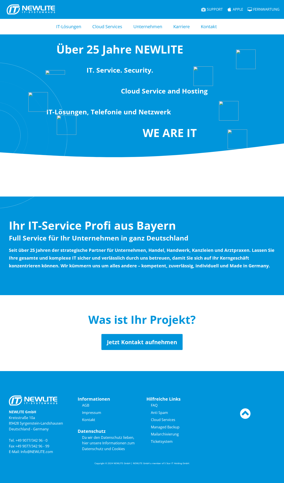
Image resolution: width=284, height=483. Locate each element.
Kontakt (209, 27)
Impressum (91, 412)
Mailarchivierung (165, 434)
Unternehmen (147, 27)
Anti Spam (159, 412)
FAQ (154, 405)
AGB (85, 405)
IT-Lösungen (68, 27)
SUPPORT (215, 9)
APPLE (238, 9)
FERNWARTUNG (266, 9)
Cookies (118, 448)
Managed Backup (165, 427)
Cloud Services (107, 27)
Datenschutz (92, 448)
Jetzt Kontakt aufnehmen (142, 342)
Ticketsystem (162, 441)
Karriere (181, 27)
